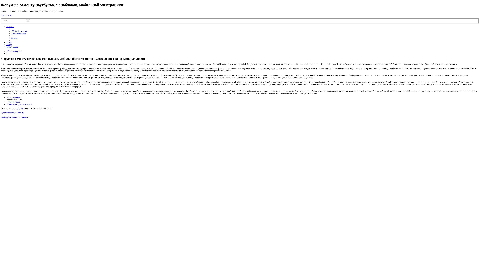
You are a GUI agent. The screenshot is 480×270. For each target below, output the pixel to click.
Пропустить (6, 15)
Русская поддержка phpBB (12, 113)
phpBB (20, 109)
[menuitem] (19, 31)
